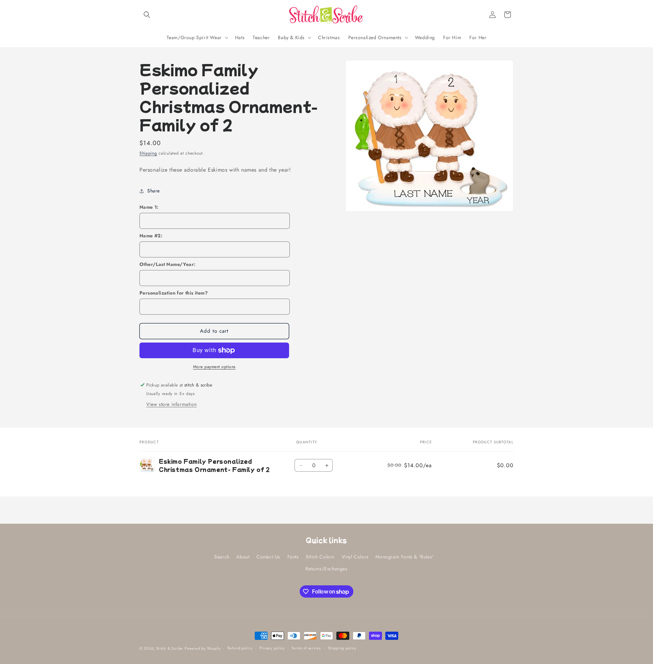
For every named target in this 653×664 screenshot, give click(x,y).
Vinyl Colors (355, 556)
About (242, 556)
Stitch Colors (320, 556)
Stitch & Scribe (169, 648)
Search (222, 556)
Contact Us (268, 556)
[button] (146, 14)
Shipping (148, 153)
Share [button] (153, 190)
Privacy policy (272, 648)
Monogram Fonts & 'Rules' (404, 556)
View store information (171, 404)
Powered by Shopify (203, 648)
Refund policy (240, 648)
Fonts (293, 556)
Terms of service (306, 648)
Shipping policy (342, 648)
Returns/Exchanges (326, 568)
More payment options (214, 367)
